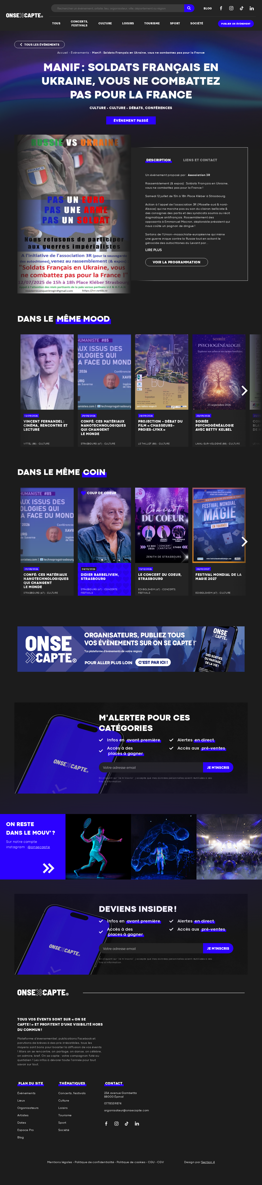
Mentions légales (59, 1162)
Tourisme (65, 1115)
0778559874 (113, 1103)
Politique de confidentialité (94, 1162)
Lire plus (153, 250)
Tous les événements (41, 44)
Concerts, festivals (72, 1093)
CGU (151, 1162)
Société (63, 1130)
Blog (20, 1137)
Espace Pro (25, 1130)
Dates (21, 1122)
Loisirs (63, 1108)
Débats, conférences (150, 108)
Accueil (62, 52)
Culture (98, 108)
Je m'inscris (218, 767)
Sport (62, 1122)
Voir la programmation (177, 262)
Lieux (21, 1100)
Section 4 (208, 1162)
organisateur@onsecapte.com (126, 1110)
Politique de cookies (131, 1162)
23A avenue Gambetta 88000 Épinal (120, 1095)
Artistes (23, 1115)
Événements (80, 52)
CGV (160, 1162)
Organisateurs (28, 1108)
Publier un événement (236, 24)
